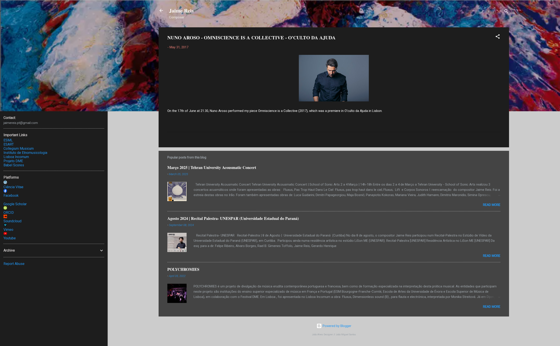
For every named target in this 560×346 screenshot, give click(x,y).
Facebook (11, 195)
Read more (491, 205)
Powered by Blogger (336, 326)
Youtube (10, 238)
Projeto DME (13, 161)
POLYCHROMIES (183, 269)
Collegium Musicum (19, 148)
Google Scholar (15, 204)
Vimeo (8, 230)
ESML (8, 140)
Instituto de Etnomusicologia (25, 153)
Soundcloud (12, 221)
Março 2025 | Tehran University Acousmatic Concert (211, 167)
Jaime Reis (181, 10)
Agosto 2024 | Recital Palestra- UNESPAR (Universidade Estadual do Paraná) (233, 218)
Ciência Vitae (13, 187)
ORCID (9, 212)
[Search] (506, 12)
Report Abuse (14, 264)
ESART (9, 144)
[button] (497, 37)
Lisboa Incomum (16, 157)
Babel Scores (14, 165)
